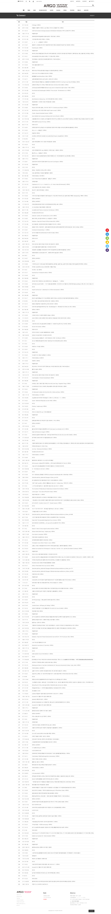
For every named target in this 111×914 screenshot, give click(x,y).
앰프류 (29, 10)
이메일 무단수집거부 (20, 901)
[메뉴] (107, 230)
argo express (39, 1)
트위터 (34, 10)
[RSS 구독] (29, 1)
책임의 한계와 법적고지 (21, 903)
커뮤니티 (79, 10)
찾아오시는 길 (19, 896)
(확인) (84, 897)
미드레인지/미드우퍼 (43, 10)
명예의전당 (21, 1)
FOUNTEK (58, 10)
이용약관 (18, 898)
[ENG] (33, 1)
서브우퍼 (51, 10)
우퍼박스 (65, 10)
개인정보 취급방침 (20, 900)
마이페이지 (92, 1)
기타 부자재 (72, 10)
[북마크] (26, 1)
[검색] (107, 234)
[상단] (107, 250)
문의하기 (18, 905)
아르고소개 (19, 894)
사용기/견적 (86, 10)
